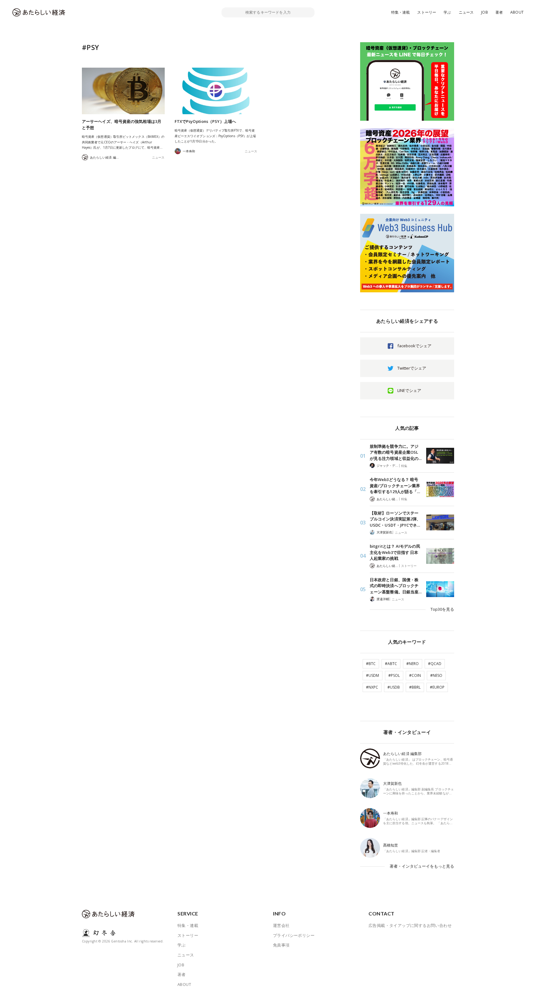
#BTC (371, 663)
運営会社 (281, 925)
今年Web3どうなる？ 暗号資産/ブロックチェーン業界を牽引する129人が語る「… (395, 485)
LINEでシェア (409, 390)
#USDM (372, 675)
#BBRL (415, 687)
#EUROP (437, 687)
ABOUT (517, 12)
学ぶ (447, 12)
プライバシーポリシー (294, 935)
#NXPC (372, 687)
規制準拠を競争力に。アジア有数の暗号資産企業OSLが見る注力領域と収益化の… (396, 452)
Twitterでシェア (411, 368)
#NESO (436, 675)
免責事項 (281, 945)
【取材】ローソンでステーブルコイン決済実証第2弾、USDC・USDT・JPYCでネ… (395, 519)
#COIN (415, 675)
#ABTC (391, 663)
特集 (404, 465)
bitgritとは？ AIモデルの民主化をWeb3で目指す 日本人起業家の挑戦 (395, 552)
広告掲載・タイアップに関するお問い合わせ (410, 925)
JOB (484, 12)
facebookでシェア (414, 345)
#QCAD (434, 663)
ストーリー (426, 12)
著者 (499, 12)
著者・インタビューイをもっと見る (422, 866)
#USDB (393, 687)
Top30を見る (442, 609)
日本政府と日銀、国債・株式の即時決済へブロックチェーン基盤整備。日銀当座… (396, 586)
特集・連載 (400, 12)
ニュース (466, 12)
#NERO (412, 663)
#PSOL (394, 675)
